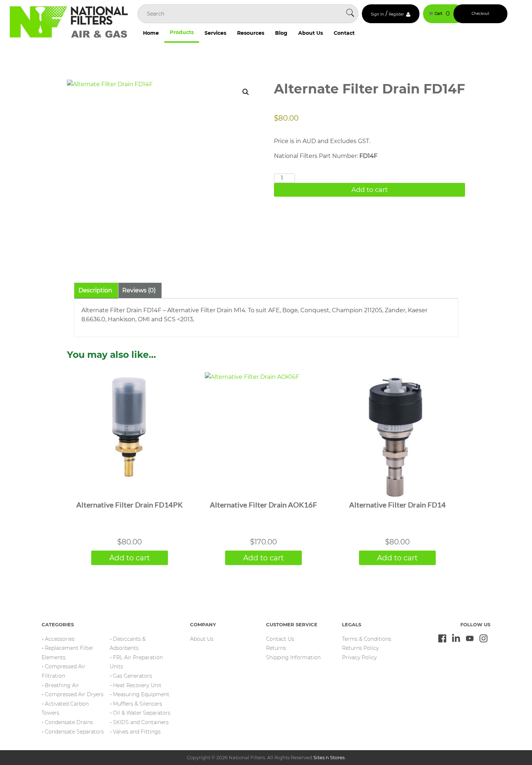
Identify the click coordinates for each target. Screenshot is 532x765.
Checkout (480, 13)
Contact (344, 33)
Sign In (377, 14)
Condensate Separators (74, 731)
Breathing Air (62, 685)
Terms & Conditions (366, 639)
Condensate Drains (69, 722)
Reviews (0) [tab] (139, 290)
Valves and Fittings (137, 731)
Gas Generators (132, 676)
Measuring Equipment (141, 694)
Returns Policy (360, 648)
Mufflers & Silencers (137, 704)
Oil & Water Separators (141, 713)
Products (182, 32)
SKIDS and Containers (141, 722)
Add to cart (369, 190)
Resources (250, 33)
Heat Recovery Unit (137, 685)
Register (396, 14)
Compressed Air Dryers (74, 694)
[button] (245, 92)
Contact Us (280, 639)
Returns (276, 648)
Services (215, 33)
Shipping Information (293, 657)
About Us (310, 33)
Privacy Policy (359, 657)
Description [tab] (95, 290)
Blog (281, 33)
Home (151, 33)
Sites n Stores (329, 757)
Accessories (60, 639)
